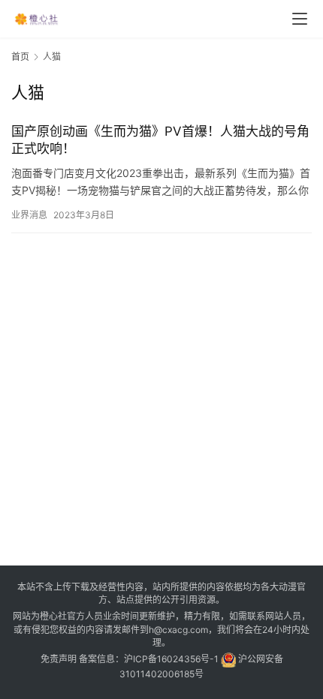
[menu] (299, 18)
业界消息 (29, 214)
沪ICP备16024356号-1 (171, 658)
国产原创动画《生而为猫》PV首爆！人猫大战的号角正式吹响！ (160, 140)
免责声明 (59, 658)
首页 (20, 56)
